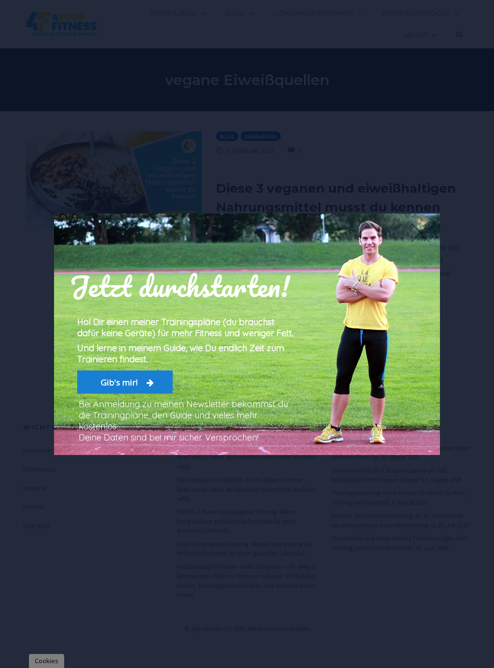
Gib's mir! (120, 381)
